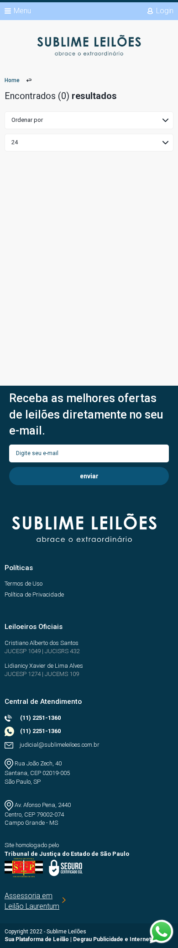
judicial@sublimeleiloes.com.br (59, 744)
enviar (89, 476)
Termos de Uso (23, 583)
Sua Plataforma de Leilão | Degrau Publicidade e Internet (78, 939)
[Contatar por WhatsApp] (161, 931)
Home (12, 80)
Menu (22, 10)
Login (164, 10)
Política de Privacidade (34, 594)
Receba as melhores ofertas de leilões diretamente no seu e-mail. (86, 414)
